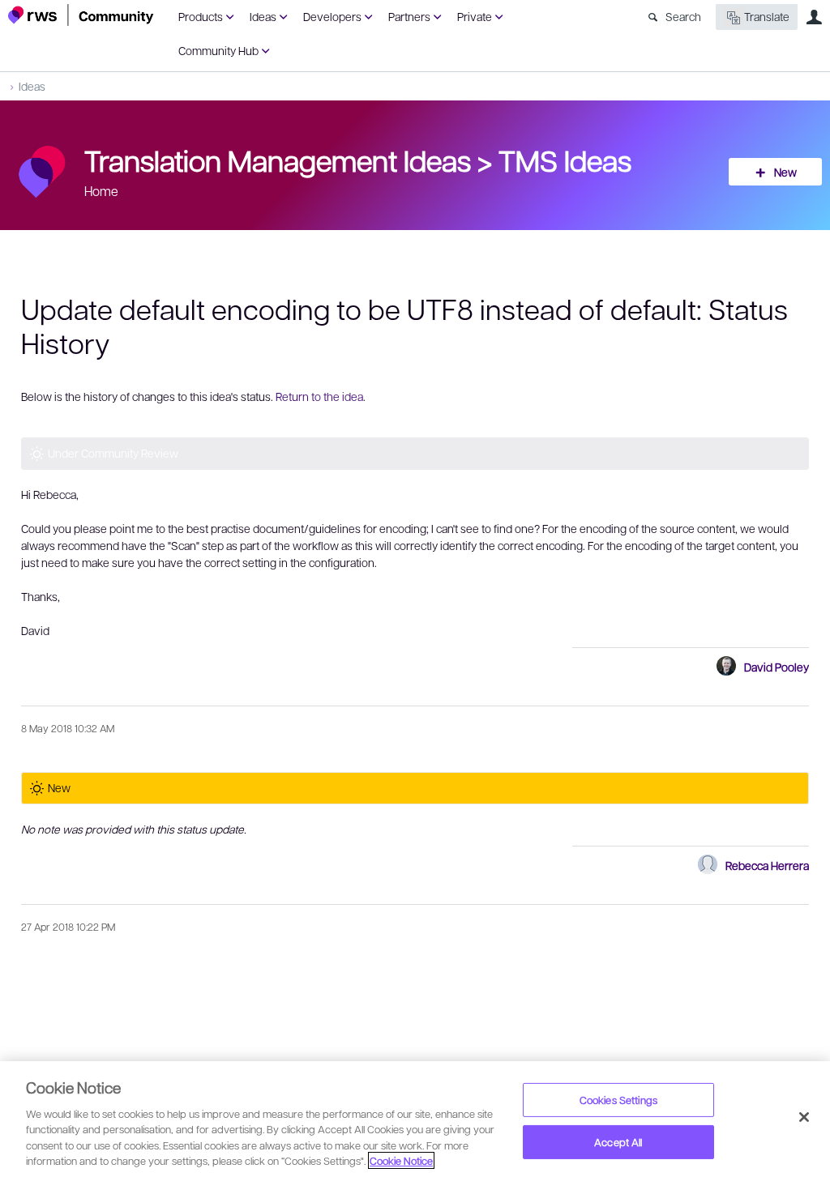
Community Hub (218, 50)
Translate (766, 16)
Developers (332, 16)
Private (474, 16)
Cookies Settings (618, 1100)
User (814, 17)
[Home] (81, 15)
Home (101, 190)
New (785, 171)
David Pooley (776, 666)
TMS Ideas (564, 159)
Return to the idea (319, 396)
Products (200, 16)
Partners (409, 16)
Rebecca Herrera (767, 865)
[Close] (804, 1117)
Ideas (263, 16)
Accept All (618, 1142)
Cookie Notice (401, 1160)
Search (683, 16)
